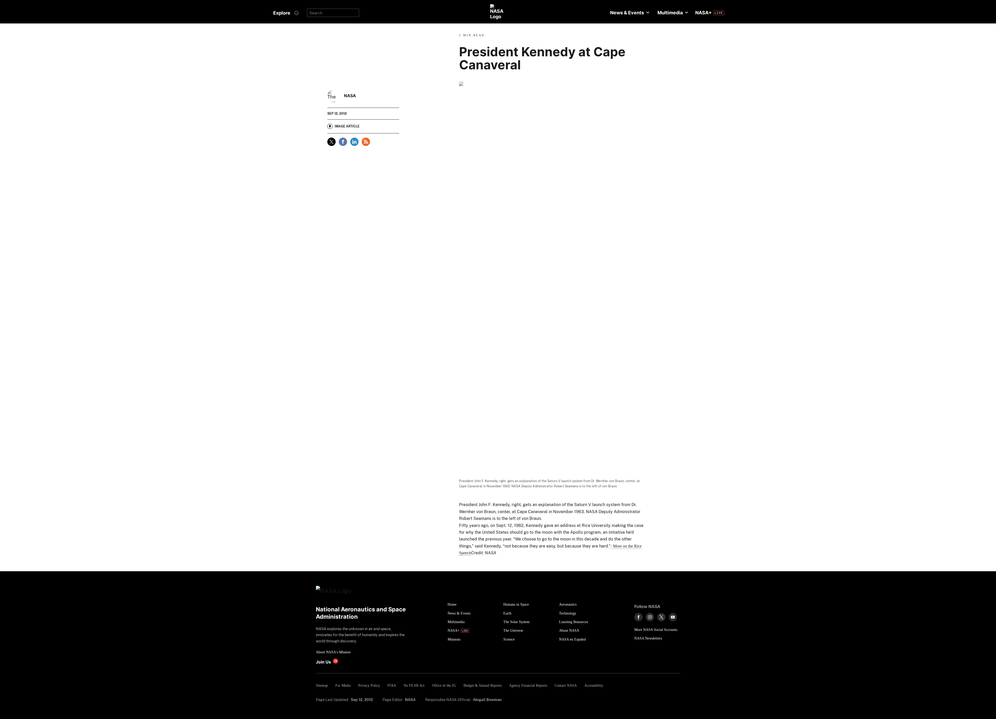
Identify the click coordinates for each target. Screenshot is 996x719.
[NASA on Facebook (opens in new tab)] (638, 617)
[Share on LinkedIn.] (354, 142)
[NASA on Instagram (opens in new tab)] (650, 617)
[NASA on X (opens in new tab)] (661, 617)
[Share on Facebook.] (343, 142)
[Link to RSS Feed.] (366, 142)
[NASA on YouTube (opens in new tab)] (673, 617)
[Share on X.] (331, 142)
